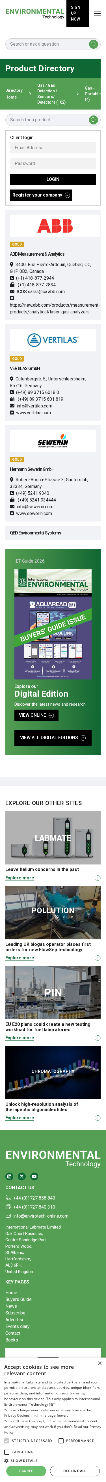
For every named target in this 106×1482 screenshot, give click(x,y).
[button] (6, 1441)
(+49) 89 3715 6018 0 (37, 392)
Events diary (17, 1326)
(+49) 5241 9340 (32, 493)
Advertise (15, 1319)
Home (11, 1292)
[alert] (53, 1420)
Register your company (37, 195)
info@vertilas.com (34, 406)
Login (53, 179)
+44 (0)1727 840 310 (34, 1207)
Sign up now (75, 13)
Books (11, 1340)
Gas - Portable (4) (93, 94)
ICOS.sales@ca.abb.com (41, 291)
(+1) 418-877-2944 (35, 278)
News (11, 1306)
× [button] (100, 1363)
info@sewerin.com (35, 506)
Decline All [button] (74, 1470)
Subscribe (15, 1313)
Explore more (19, 878)
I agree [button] (26, 1470)
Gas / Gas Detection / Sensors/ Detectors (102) (51, 93)
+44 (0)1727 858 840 (34, 1198)
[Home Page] (34, 13)
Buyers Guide (18, 1299)
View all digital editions (49, 737)
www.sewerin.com (34, 513)
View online (32, 715)
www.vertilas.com (33, 412)
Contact (12, 1333)
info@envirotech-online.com (40, 1216)
